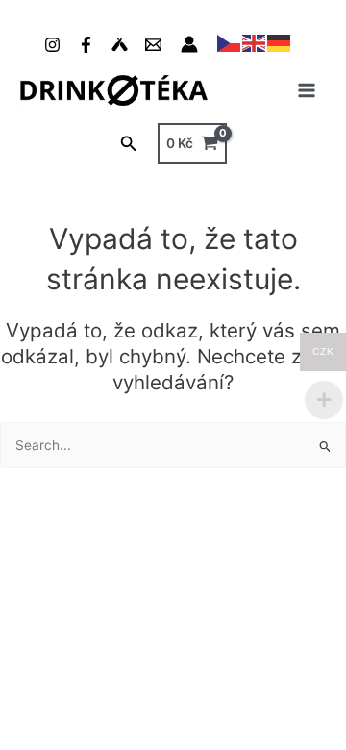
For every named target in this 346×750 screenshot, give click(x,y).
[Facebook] (86, 45)
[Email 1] (153, 45)
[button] (128, 144)
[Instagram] (52, 45)
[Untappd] (119, 45)
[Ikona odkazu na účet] (189, 44)
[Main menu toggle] (307, 90)
